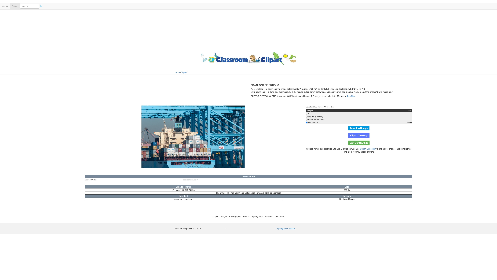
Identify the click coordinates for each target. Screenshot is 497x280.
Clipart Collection (368, 148)
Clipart (16, 6)
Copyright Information (285, 228)
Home (5, 6)
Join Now (350, 96)
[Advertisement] (248, 30)
